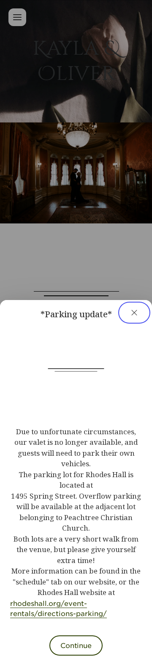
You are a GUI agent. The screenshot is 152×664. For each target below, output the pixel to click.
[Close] (134, 313)
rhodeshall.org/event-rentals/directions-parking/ (58, 608)
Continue (76, 645)
